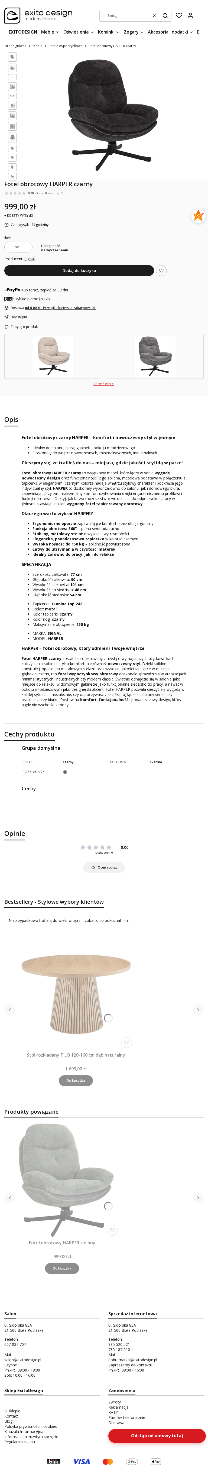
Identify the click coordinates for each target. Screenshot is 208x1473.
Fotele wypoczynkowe (65, 46)
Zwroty (114, 1402)
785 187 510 (119, 1349)
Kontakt (11, 1416)
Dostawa (116, 1422)
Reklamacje (118, 1407)
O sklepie (12, 1410)
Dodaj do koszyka (79, 270)
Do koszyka (76, 1080)
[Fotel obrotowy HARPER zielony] (62, 1180)
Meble (37, 46)
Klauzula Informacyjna (23, 1431)
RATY (113, 1412)
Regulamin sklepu (19, 1441)
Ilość (7, 237)
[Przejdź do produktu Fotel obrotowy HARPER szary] (155, 356)
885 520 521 (119, 1344)
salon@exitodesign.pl (22, 1359)
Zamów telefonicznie (126, 1417)
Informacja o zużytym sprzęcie (31, 1436)
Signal (29, 258)
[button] (165, 15)
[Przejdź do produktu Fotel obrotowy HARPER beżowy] (52, 356)
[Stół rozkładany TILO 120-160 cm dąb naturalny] (76, 992)
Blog (8, 1421)
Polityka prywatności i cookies (30, 1426)
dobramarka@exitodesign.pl (132, 1359)
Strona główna (15, 46)
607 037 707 (15, 1344)
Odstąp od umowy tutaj (157, 1436)
